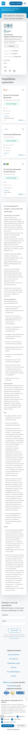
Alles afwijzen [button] (21, 725)
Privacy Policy (15, 636)
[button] (14, 729)
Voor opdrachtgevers (13, 672)
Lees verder (9, 713)
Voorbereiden (12, 686)
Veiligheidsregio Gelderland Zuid (12, 39)
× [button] (26, 699)
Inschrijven (14, 630)
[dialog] (14, 715)
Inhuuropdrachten (6, 9)
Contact (13, 676)
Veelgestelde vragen (13, 663)
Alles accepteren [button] (7, 725)
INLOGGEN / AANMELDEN (16, 3)
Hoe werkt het (13, 659)
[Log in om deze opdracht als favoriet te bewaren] (23, 90)
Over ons (13, 667)
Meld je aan (7, 682)
